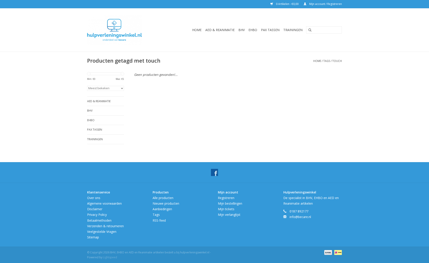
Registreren (226, 198)
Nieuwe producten (166, 203)
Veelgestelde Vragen (101, 231)
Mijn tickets (226, 209)
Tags (326, 61)
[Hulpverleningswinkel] (121, 30)
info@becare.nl (300, 217)
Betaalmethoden (99, 220)
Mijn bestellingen (230, 203)
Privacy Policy (97, 214)
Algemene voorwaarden (104, 203)
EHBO (252, 30)
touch (337, 61)
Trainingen (293, 30)
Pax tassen (270, 30)
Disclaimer (94, 209)
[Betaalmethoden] (328, 252)
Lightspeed (110, 257)
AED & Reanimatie (220, 30)
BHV (241, 30)
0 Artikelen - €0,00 (287, 4)
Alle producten (163, 198)
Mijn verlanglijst (229, 214)
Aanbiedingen (162, 209)
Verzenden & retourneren (105, 226)
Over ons (93, 198)
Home (197, 30)
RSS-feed (159, 220)
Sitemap (93, 237)
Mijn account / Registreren (325, 4)
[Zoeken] (308, 30)
